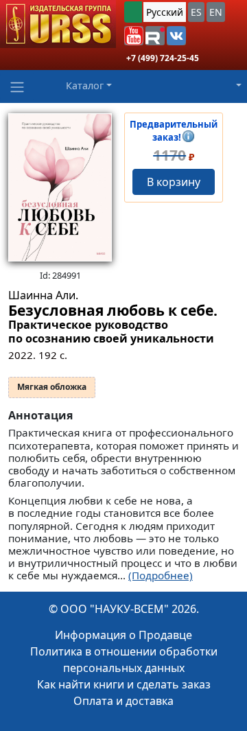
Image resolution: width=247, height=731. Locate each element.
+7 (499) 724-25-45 (162, 58)
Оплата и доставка (123, 700)
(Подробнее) (160, 575)
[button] (133, 35)
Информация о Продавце (123, 634)
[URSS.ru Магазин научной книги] (58, 24)
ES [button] (196, 12)
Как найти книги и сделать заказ (124, 684)
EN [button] (215, 12)
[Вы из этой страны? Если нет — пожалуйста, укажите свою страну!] (133, 12)
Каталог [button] (85, 85)
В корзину (173, 181)
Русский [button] (164, 12)
